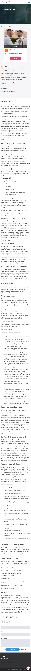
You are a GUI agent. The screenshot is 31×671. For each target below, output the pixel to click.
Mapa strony (15, 665)
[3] (6, 622)
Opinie (6, 658)
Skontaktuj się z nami (6, 665)
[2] (4, 622)
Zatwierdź (12, 649)
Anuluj (23, 649)
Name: (2, 625)
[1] (2, 622)
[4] (8, 622)
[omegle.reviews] (6, 2)
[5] (9, 622)
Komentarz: (4, 638)
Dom (2, 658)
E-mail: (3, 631)
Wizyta (15, 58)
